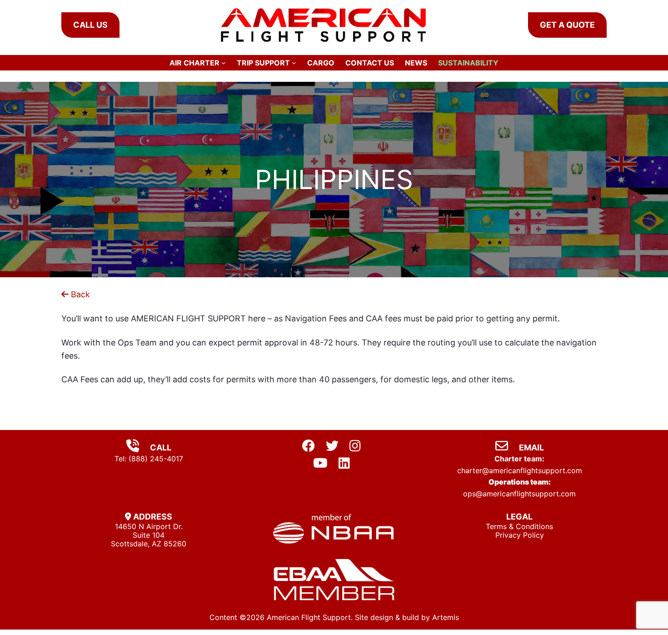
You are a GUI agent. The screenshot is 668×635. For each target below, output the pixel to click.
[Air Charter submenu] (223, 62)
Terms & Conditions (519, 526)
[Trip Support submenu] (294, 62)
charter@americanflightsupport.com (519, 470)
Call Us (90, 25)
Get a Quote (567, 25)
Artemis (445, 617)
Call (159, 447)
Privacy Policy (519, 535)
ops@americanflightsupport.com (519, 493)
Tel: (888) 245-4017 (149, 458)
